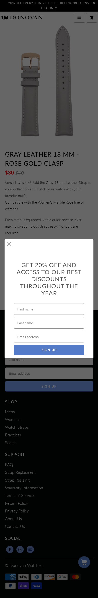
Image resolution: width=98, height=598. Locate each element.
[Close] (9, 244)
